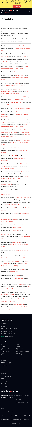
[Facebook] (2, 415)
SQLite (22, 269)
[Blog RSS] (20, 415)
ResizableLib (17, 225)
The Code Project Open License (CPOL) (16, 85)
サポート (3, 373)
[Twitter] (7, 415)
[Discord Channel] (29, 415)
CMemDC (14, 156)
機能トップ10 (19, 349)
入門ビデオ (19, 354)
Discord (3, 384)
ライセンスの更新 (6, 376)
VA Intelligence (7, 336)
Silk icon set (23, 172)
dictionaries (20, 284)
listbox (18, 275)
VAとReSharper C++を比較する (10, 329)
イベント (3, 360)
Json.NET (13, 208)
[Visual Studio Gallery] (25, 415)
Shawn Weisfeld (14, 261)
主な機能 (3, 323)
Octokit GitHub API (16, 102)
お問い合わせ (5, 386)
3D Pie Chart (17, 148)
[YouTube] (16, 415)
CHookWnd (16, 230)
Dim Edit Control (24, 132)
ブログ (3, 346)
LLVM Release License (7, 168)
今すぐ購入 (16, 6)
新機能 (3, 326)
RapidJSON (4, 192)
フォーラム (4, 365)
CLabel (16, 213)
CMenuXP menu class (23, 140)
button (16, 72)
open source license (7, 221)
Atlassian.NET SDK (23, 97)
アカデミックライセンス (8, 334)
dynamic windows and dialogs (21, 108)
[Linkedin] (11, 415)
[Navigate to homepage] (9, 11)
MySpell (14, 219)
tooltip (18, 83)
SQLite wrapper (16, 242)
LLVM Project (23, 164)
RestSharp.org (5, 234)
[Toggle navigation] (29, 11)
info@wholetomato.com (8, 395)
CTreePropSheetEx (18, 304)
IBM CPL (24, 56)
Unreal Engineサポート (7, 331)
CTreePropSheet (18, 278)
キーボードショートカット (23, 351)
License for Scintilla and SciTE (12, 204)
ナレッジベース (5, 351)
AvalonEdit (4, 62)
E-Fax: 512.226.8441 (7, 397)
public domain (14, 271)
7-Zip (2, 122)
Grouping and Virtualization (20, 46)
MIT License (10, 105)
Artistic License (16, 227)
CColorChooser (24, 213)
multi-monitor (19, 75)
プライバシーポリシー (7, 411)
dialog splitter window (22, 250)
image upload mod (6, 184)
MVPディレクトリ (6, 363)
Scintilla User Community (21, 197)
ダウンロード (5, 349)
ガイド (3, 354)
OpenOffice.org (5, 219)
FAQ (2, 378)
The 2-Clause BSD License (17, 99)
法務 (2, 408)
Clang (3, 166)
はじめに (18, 346)
